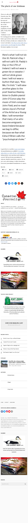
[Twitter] (12, 183)
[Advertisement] (14, 504)
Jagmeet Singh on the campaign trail (11, 345)
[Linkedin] (15, 183)
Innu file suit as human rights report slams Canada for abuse (17, 361)
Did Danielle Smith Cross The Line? (11, 352)
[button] (25, 484)
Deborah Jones (11, 375)
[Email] (22, 183)
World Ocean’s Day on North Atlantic (12, 338)
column (19, 149)
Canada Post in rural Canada (9, 341)
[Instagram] (7, 411)
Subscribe (12, 402)
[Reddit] (19, 183)
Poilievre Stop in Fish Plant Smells (11, 348)
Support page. (4, 241)
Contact (7, 402)
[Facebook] (6, 183)
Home (2, 402)
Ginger (9, 382)
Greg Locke (10, 389)
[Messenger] (9, 183)
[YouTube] (9, 411)
